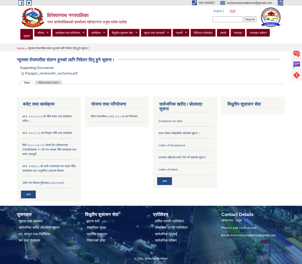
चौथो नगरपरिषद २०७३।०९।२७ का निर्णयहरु (114, 116)
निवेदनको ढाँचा (96, 240)
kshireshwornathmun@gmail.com (253, 235)
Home (21, 48)
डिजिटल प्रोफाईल (203, 32)
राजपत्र (238, 32)
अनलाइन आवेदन (258, 32)
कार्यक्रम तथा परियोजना (66, 33)
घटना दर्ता (93, 221)
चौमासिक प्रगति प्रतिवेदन (171, 228)
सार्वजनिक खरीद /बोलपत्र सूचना (39, 228)
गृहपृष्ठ (26, 36)
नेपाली (232, 11)
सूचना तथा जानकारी (153, 33)
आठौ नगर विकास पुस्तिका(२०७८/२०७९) (43, 182)
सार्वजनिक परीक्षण (166, 240)
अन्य (28, 194)
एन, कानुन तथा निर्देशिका (34, 234)
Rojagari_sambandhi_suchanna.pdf (51, 73)
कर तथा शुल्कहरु (29, 240)
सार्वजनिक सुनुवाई (166, 234)
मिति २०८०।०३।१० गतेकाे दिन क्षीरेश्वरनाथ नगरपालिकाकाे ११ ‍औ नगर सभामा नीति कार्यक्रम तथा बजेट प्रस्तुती (49, 149)
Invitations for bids (170, 121)
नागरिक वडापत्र (97, 234)
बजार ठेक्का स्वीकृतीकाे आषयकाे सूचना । (179, 133)
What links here (48, 82)
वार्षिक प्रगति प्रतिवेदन (169, 221)
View (28, 82)
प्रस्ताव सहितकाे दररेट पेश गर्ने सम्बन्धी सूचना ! (182, 157)
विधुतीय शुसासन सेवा (121, 33)
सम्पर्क (223, 32)
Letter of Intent (168, 169)
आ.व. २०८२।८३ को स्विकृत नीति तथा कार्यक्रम (47, 133)
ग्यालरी (178, 33)
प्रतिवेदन (94, 33)
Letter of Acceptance (172, 145)
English (218, 11)
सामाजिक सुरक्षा (96, 228)
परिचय (39, 33)
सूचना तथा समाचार (31, 221)
